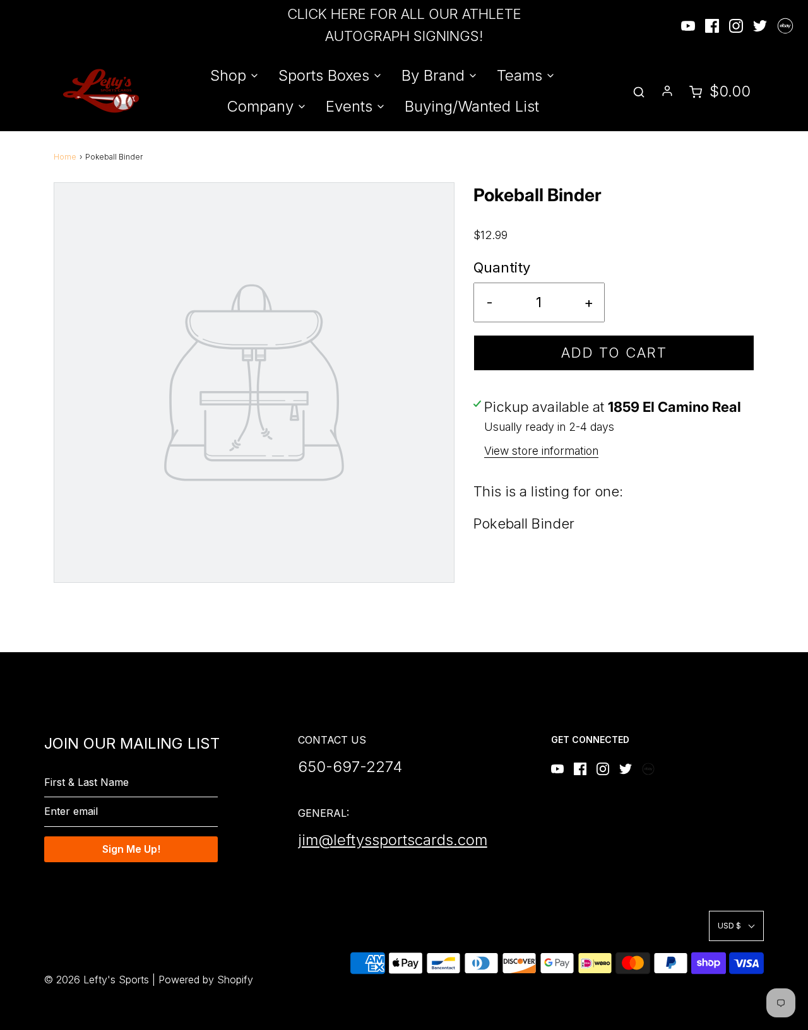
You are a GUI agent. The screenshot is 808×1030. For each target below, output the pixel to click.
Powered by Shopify (205, 979)
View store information (541, 450)
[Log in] (667, 91)
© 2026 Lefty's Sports (96, 979)
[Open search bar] (638, 91)
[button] (736, 925)
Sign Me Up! (131, 849)
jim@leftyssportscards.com (392, 840)
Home (65, 156)
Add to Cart (614, 352)
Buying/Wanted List (472, 106)
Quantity (501, 267)
